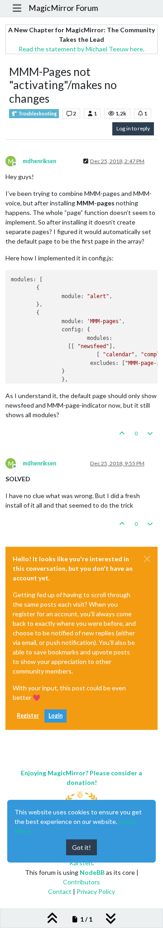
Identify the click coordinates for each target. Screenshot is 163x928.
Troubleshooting (37, 113)
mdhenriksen (39, 161)
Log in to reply (133, 128)
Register (28, 715)
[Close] (147, 559)
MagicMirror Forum (63, 8)
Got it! (81, 847)
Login (55, 715)
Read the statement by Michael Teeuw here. (81, 49)
